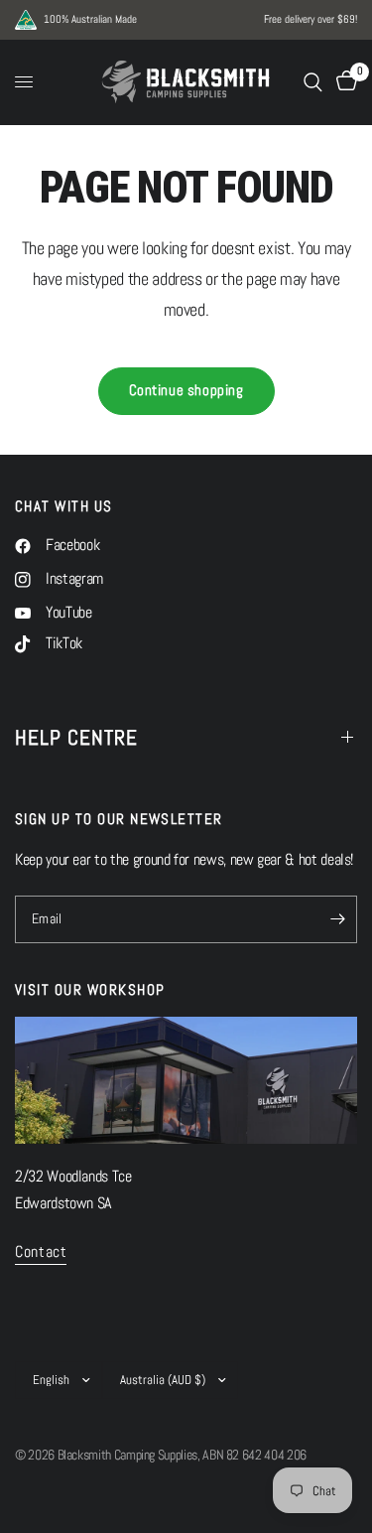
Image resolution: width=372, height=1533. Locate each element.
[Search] (313, 82)
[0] (343, 82)
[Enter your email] (337, 919)
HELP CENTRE (77, 737)
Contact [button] (40, 1253)
